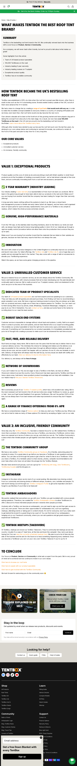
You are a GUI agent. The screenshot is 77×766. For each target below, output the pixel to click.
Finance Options (44, 720)
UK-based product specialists (21, 297)
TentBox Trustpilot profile (32, 390)
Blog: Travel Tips (7, 730)
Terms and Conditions (45, 736)
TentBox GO (5, 695)
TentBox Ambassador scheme (44, 500)
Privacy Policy (43, 637)
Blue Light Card (43, 730)
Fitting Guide (43, 689)
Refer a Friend (6, 717)
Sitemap (41, 705)
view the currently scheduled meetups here (31, 534)
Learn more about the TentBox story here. (25, 123)
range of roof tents (40, 108)
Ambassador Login (7, 720)
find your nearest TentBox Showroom (29, 377)
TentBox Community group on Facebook (32, 452)
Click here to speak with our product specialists (18, 566)
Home (4, 20)
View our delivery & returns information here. (35, 355)
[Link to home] (38, 7)
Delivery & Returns (44, 727)
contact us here (37, 308)
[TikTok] (12, 675)
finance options (33, 411)
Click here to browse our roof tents (14, 562)
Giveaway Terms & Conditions (48, 752)
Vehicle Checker (44, 692)
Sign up (22, 756)
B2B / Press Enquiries (45, 733)
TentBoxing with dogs (49, 465)
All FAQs (41, 699)
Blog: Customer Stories (8, 727)
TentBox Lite (39, 252)
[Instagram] (8, 675)
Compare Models (44, 695)
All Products (5, 689)
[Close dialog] (41, 737)
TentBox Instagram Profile (39, 484)
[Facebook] (3, 675)
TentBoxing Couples (9, 467)
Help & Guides (11, 20)
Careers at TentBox (7, 733)
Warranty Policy (44, 724)
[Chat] (8, 6)
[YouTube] (17, 675)
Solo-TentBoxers (63, 465)
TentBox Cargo (6, 708)
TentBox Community (22, 431)
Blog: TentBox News (8, 724)
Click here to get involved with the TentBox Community (21, 570)
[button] (73, 6)
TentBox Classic (6, 705)
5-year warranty (22, 192)
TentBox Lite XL (53, 252)
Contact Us (42, 717)
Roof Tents (5, 692)
